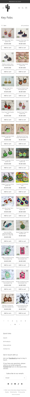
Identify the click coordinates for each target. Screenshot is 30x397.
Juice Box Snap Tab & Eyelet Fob (7, 208)
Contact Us (6, 349)
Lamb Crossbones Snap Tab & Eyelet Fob (8, 282)
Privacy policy (21, 392)
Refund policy (13, 392)
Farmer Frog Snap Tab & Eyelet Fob (22, 160)
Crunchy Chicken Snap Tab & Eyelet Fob (22, 88)
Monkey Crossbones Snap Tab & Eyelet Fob (8, 306)
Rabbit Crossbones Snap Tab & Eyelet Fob (22, 258)
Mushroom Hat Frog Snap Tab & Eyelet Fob (22, 136)
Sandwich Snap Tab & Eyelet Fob (22, 64)
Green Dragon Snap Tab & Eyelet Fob (22, 233)
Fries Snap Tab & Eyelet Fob (8, 112)
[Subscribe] (24, 378)
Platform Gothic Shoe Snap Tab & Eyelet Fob (8, 64)
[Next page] (19, 324)
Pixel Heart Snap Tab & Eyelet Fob (22, 208)
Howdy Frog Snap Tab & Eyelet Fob (7, 136)
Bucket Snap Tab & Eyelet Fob (22, 112)
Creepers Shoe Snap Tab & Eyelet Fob (22, 40)
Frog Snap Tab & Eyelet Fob (22, 185)
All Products (6, 341)
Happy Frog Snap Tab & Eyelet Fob (8, 185)
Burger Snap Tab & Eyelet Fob (8, 88)
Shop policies (7, 345)
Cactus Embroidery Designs (14, 390)
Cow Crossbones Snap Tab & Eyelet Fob (22, 306)
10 (15, 324)
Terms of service (16, 394)
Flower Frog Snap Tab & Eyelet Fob (8, 160)
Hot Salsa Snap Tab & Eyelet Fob (7, 40)
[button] (3, 8)
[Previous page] (4, 321)
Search (5, 338)
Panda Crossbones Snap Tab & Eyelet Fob (22, 282)
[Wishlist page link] (19, 8)
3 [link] (16, 321)
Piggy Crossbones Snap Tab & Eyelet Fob (8, 258)
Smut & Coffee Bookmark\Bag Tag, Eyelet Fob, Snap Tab (7, 234)
